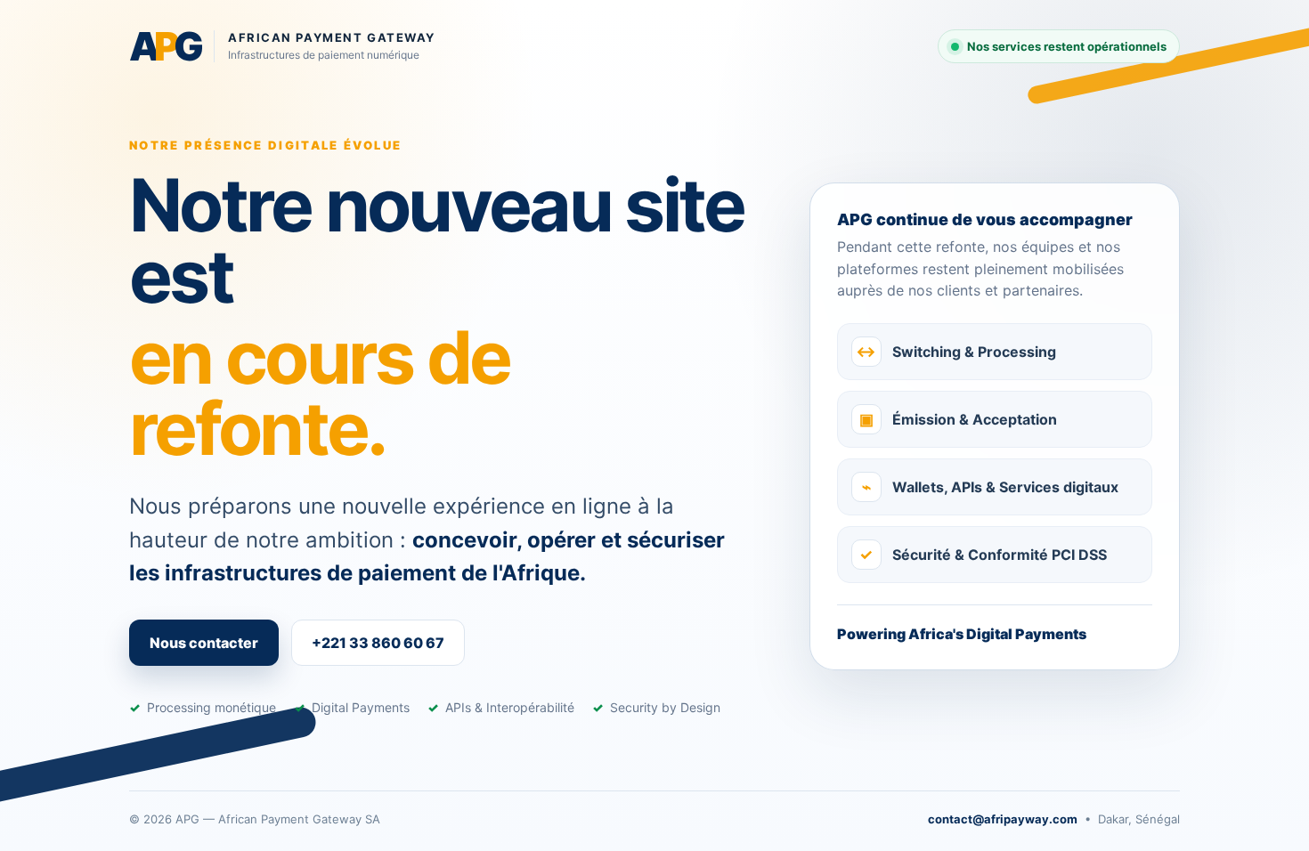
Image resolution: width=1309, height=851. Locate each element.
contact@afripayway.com (1002, 819)
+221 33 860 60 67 (378, 643)
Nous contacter (204, 643)
